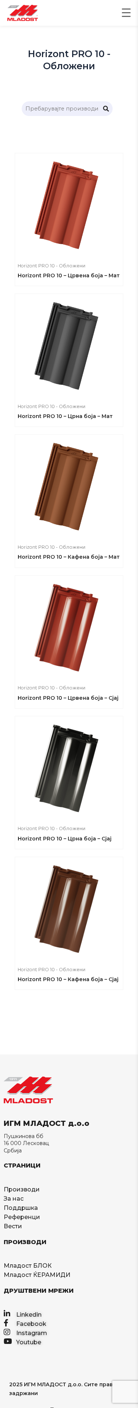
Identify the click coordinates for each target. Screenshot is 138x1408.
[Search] (106, 108)
